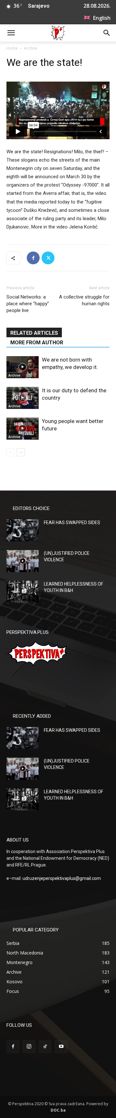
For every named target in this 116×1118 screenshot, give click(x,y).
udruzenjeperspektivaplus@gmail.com (62, 878)
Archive (30, 48)
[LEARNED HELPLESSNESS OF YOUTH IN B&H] (22, 592)
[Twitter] (48, 258)
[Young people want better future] (22, 429)
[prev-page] (10, 452)
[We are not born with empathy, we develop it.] (22, 367)
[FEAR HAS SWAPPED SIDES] (22, 530)
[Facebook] (33, 258)
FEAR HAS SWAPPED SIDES (72, 522)
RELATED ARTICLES (34, 333)
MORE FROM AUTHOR (36, 342)
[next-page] (21, 452)
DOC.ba (58, 1110)
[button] (11, 33)
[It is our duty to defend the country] (22, 398)
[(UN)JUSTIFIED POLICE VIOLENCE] (22, 561)
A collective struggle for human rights (84, 300)
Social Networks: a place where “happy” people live (27, 303)
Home (12, 48)
